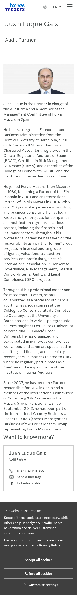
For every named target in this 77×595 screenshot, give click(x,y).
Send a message (29, 477)
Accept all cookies (38, 559)
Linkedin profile (28, 483)
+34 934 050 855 (30, 471)
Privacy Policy (49, 545)
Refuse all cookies (38, 573)
